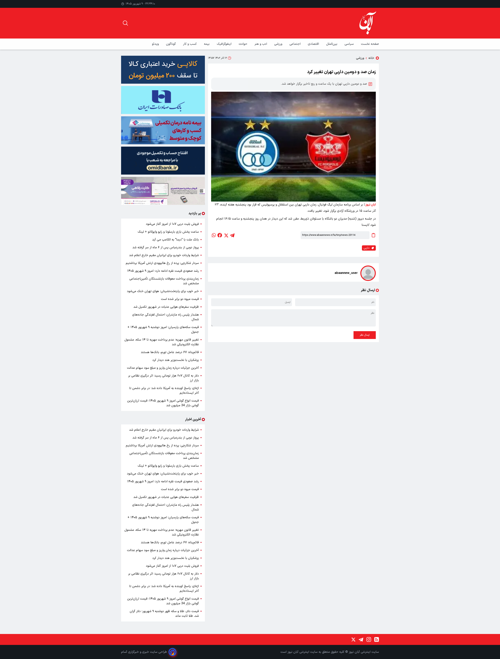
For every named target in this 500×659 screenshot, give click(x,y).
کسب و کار (190, 44)
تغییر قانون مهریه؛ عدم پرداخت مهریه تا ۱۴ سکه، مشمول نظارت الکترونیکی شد (161, 342)
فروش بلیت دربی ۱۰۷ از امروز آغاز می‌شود (172, 224)
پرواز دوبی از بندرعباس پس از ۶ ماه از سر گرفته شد (165, 247)
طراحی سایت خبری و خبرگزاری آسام (144, 652)
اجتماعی (295, 44)
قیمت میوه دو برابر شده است (180, 299)
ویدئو (156, 44)
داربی (366, 248)
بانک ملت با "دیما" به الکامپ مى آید (175, 239)
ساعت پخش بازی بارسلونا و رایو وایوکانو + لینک (168, 232)
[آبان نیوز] (368, 23)
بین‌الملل (332, 44)
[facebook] (219, 235)
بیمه (207, 44)
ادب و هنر (261, 44)
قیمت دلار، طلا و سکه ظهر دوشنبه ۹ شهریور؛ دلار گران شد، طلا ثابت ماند (164, 613)
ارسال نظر (365, 335)
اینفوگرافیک (224, 44)
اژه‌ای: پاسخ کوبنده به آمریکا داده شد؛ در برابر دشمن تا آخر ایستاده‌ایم (164, 390)
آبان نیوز (370, 204)
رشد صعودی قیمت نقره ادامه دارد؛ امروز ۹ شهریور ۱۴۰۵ (163, 271)
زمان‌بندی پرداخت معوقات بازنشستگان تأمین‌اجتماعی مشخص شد (164, 281)
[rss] (376, 639)
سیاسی (350, 44)
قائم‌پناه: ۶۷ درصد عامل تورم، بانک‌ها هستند (170, 352)
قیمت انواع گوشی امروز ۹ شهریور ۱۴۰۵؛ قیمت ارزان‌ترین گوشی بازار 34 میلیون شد (163, 403)
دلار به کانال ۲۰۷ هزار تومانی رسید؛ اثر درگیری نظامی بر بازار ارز (163, 378)
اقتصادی (314, 44)
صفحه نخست (370, 44)
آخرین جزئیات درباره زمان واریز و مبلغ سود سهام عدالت (163, 368)
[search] (125, 23)
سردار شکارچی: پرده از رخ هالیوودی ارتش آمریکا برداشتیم (162, 263)
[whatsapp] (213, 235)
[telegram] (232, 235)
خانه (371, 58)
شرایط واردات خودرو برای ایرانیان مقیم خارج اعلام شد (164, 255)
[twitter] (226, 235)
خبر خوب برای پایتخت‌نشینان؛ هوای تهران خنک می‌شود (163, 291)
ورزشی (278, 44)
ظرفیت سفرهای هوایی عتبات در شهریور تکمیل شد (166, 307)
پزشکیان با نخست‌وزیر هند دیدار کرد (175, 360)
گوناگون (171, 44)
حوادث (243, 44)
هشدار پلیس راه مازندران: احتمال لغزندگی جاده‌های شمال (165, 317)
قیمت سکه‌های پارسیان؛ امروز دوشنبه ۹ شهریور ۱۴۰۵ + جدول (163, 329)
